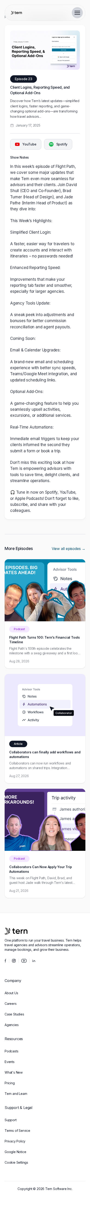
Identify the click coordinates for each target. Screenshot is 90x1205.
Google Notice (15, 1152)
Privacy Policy (15, 1141)
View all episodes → (68, 548)
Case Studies (14, 1014)
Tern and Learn (16, 1094)
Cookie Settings (16, 1162)
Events (10, 1062)
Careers (11, 1004)
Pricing (10, 1083)
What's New (14, 1072)
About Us (11, 993)
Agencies (11, 1025)
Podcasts (11, 1051)
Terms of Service (17, 1131)
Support (11, 1120)
